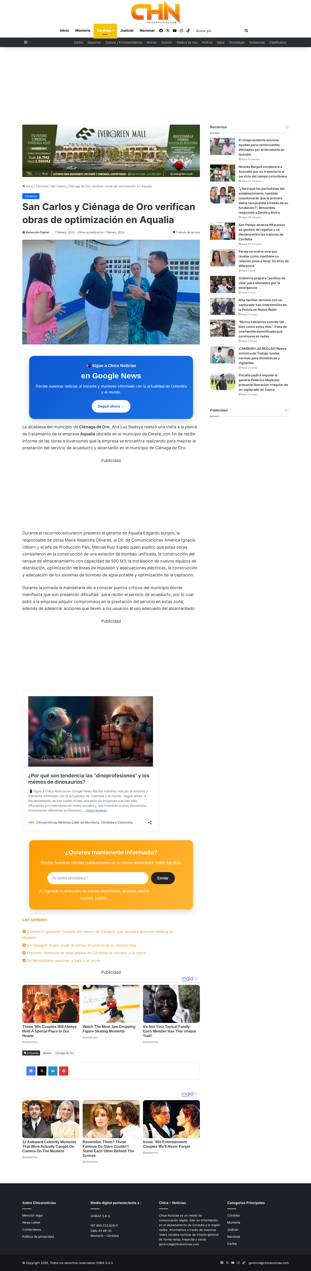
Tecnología (236, 42)
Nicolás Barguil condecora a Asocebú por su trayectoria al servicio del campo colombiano (263, 171)
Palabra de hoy (187, 42)
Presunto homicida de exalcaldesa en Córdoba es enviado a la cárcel (86, 952)
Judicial (126, 30)
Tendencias (257, 42)
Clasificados (278, 42)
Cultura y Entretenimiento (123, 42)
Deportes (94, 42)
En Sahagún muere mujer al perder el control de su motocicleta (81, 945)
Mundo (152, 42)
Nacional (147, 30)
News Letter (31, 1222)
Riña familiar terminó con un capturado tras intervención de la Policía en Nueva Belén (263, 304)
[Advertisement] (155, 86)
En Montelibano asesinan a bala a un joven (63, 960)
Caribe (78, 42)
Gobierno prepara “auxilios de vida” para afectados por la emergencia (262, 283)
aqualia (47, 1053)
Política (207, 42)
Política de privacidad (38, 1236)
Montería (82, 30)
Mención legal (32, 1215)
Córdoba (104, 30)
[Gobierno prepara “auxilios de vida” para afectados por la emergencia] (222, 284)
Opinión (166, 42)
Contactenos (31, 1229)
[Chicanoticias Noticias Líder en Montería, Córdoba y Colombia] (155, 11)
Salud (220, 42)
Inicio (64, 30)
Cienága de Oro (65, 1053)
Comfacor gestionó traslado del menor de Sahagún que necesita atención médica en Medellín (97, 934)
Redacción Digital (37, 232)
